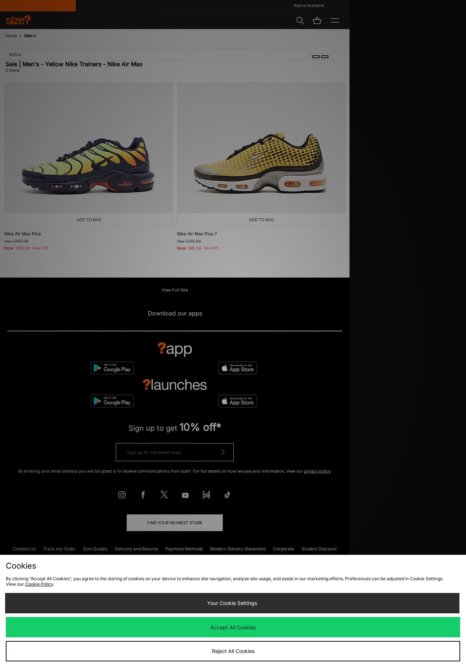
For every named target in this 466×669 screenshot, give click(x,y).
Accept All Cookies (233, 627)
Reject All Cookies (233, 651)
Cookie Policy (39, 584)
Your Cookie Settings (232, 603)
